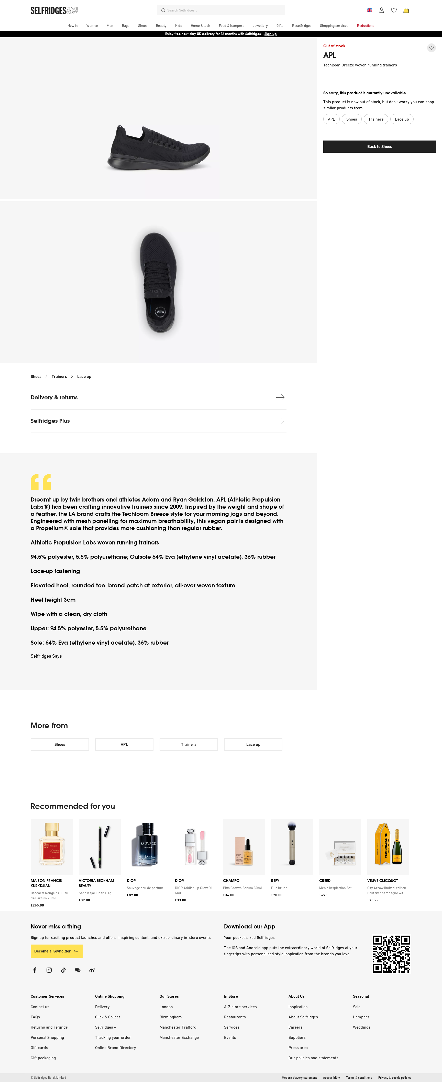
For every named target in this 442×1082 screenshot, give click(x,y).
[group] (220, 865)
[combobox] (225, 10)
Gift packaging (43, 1057)
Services (231, 1027)
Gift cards (39, 1047)
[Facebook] (35, 973)
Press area (298, 1047)
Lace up (84, 376)
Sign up (270, 34)
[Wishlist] (394, 10)
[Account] (382, 10)
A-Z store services (240, 1006)
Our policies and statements (313, 1057)
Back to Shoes (379, 146)
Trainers (59, 376)
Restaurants (235, 1017)
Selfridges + (105, 1027)
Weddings (361, 1027)
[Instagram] (49, 973)
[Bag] (406, 10)
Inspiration (298, 1006)
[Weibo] (92, 973)
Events (230, 1037)
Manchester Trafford (178, 1027)
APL (329, 55)
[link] (51, 895)
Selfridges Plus (50, 421)
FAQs (35, 1017)
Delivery (102, 1006)
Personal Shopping (47, 1037)
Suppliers (297, 1037)
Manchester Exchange (179, 1037)
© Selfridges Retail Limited (48, 1077)
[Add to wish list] (431, 47)
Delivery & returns (54, 397)
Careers (296, 1027)
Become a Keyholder (52, 951)
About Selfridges (303, 1017)
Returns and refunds (49, 1027)
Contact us (40, 1006)
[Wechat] (78, 973)
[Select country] (369, 10)
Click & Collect (107, 1017)
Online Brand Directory (115, 1047)
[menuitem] (73, 25)
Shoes (36, 376)
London (166, 1006)
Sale (356, 1006)
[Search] (163, 10)
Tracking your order (113, 1037)
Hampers (361, 1017)
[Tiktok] (63, 973)
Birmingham (171, 1017)
